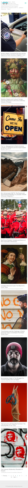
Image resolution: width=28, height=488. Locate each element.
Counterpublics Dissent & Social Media (9, 4)
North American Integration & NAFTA (9, 7)
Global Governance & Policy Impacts (9, 6)
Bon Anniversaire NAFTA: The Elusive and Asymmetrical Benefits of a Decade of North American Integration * (13, 194)
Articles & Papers (4, 56)
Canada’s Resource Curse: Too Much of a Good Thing (12, 286)
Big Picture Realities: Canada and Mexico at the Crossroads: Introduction (13, 240)
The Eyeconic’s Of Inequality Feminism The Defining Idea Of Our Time (13, 424)
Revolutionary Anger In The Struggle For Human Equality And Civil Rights (12, 379)
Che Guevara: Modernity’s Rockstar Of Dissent (12, 470)
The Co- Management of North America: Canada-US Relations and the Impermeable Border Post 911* (13, 147)
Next (15, 477)
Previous (5, 475)
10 (11, 477)
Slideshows (3, 9)
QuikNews (21, 7)
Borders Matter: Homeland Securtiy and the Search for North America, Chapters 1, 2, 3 (13, 54)
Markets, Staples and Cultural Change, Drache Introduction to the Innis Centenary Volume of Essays (13, 100)
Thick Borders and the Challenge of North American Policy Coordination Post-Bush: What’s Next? (13, 333)
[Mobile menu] (25, 3)
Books (13, 2)
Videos (8, 9)
